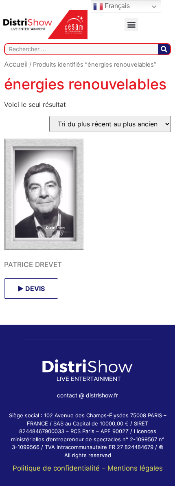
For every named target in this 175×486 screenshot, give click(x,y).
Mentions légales (135, 468)
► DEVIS (31, 288)
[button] (131, 24)
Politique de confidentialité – (60, 468)
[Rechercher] (164, 49)
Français (116, 5)
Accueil (16, 64)
